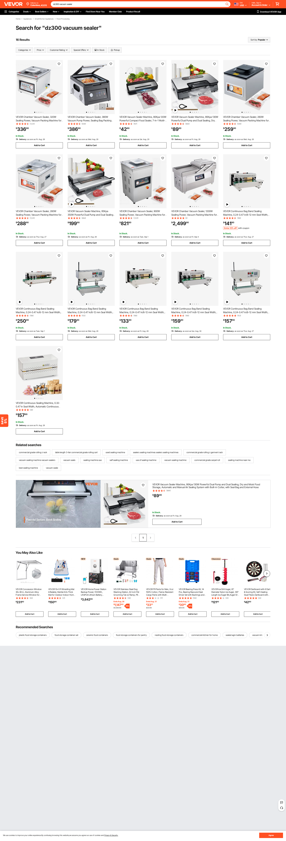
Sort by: (254, 39)
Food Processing (63, 19)
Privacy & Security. (111, 835)
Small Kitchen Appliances (44, 19)
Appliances (27, 19)
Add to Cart (39, 145)
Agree (271, 835)
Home (18, 19)
